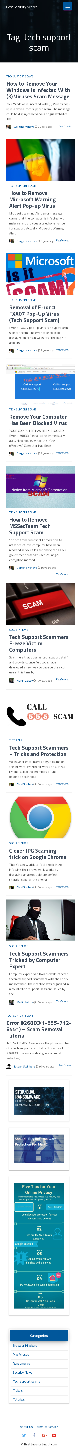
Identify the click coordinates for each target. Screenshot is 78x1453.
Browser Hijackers (25, 1345)
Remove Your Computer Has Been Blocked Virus (38, 419)
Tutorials (15, 740)
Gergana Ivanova (24, 127)
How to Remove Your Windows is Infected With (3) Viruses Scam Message (38, 90)
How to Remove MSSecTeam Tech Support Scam (30, 526)
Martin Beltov (25, 680)
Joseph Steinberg (24, 1066)
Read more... (65, 126)
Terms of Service (46, 1426)
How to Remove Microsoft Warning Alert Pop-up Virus (32, 199)
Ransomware (22, 1363)
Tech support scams (20, 76)
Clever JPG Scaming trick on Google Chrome (37, 853)
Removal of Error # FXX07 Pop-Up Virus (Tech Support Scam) (34, 313)
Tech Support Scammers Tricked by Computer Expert (39, 960)
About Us (26, 1426)
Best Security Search (21, 7)
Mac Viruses (21, 1354)
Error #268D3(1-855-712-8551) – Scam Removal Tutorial (38, 1029)
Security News (18, 630)
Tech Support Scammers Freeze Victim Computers (39, 643)
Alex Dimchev (25, 784)
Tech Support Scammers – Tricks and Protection (39, 750)
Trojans (18, 1390)
